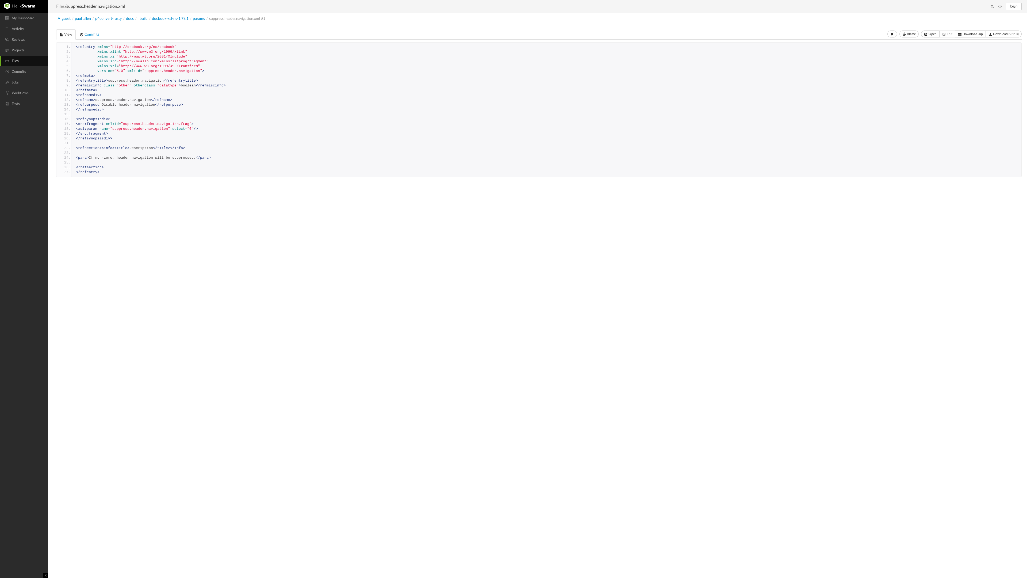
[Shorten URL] (892, 34)
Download (1005, 34)
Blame (911, 34)
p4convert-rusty (108, 19)
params (199, 19)
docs (130, 19)
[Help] (1000, 7)
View (67, 34)
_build (143, 19)
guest (66, 19)
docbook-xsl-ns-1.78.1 (170, 19)
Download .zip (972, 34)
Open (932, 34)
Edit (949, 34)
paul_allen (83, 19)
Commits (91, 34)
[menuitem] (24, 18)
